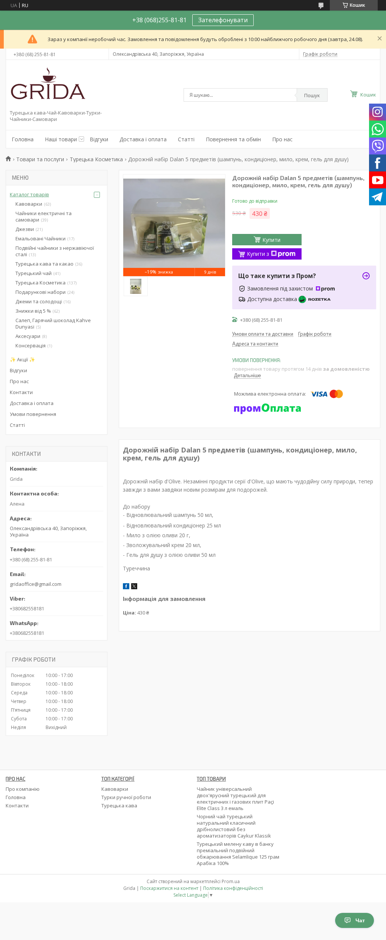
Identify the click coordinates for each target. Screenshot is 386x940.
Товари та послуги (40, 159)
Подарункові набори (40, 292)
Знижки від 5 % (33, 310)
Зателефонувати (223, 20)
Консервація (30, 345)
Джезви (24, 229)
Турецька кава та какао (44, 263)
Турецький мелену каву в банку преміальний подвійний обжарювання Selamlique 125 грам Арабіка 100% (238, 854)
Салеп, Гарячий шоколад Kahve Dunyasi (53, 323)
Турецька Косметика (96, 159)
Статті (186, 139)
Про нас (282, 139)
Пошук (312, 95)
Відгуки (99, 139)
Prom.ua (231, 881)
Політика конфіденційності (233, 888)
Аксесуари (27, 336)
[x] (134, 587)
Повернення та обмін (233, 139)
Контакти (21, 392)
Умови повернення (33, 414)
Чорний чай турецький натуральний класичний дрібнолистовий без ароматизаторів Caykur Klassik (234, 826)
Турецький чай (33, 273)
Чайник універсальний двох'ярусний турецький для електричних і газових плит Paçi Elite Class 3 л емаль (235, 799)
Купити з (258, 253)
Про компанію (23, 789)
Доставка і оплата (143, 139)
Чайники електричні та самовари (43, 216)
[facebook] (126, 587)
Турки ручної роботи (126, 797)
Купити (271, 239)
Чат (360, 920)
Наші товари (61, 139)
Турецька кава (119, 805)
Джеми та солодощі (38, 301)
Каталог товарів (29, 194)
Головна (23, 139)
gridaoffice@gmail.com (35, 584)
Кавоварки (28, 203)
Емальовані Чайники (40, 238)
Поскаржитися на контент (169, 888)
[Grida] (47, 86)
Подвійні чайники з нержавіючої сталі (54, 251)
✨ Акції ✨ (22, 359)
